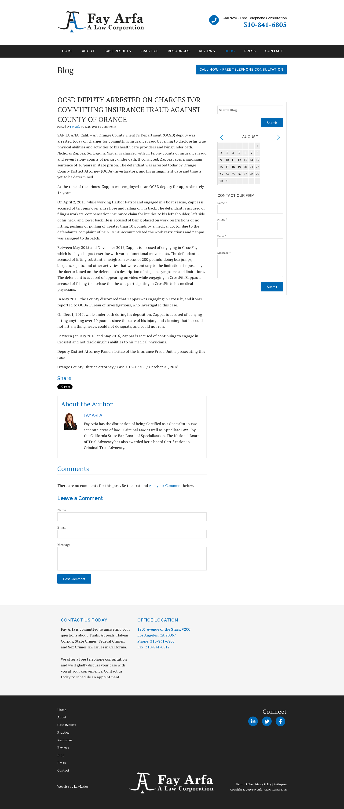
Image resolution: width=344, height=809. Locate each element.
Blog (230, 51)
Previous (51, 52)
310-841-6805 (265, 24)
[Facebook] (280, 721)
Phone (222, 219)
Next (292, 52)
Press (250, 51)
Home (67, 51)
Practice (149, 51)
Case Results (117, 51)
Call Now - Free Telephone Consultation (241, 69)
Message (63, 544)
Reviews (207, 51)
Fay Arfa (75, 126)
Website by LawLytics (72, 786)
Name (61, 510)
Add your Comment (165, 485)
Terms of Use (244, 784)
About (88, 51)
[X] (266, 721)
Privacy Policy (263, 784)
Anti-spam (280, 784)
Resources (179, 51)
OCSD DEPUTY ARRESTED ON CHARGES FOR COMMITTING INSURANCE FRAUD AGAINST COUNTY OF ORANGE (129, 109)
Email (61, 527)
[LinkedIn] (253, 721)
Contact (274, 51)
